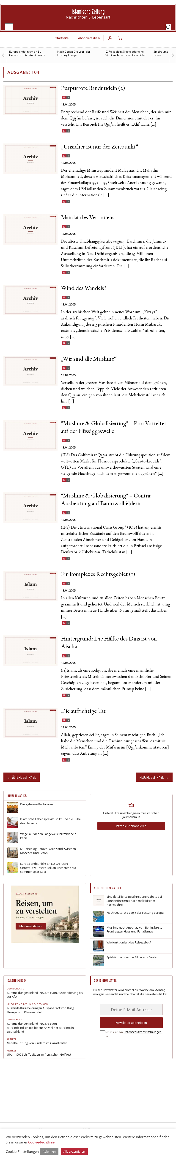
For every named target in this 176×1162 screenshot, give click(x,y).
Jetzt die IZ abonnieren (131, 826)
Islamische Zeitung (88, 11)
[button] (168, 27)
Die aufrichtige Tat (83, 711)
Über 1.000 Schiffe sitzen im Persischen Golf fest (39, 1055)
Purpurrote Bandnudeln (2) (93, 89)
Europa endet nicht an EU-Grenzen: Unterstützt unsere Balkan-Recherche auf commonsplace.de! (48, 868)
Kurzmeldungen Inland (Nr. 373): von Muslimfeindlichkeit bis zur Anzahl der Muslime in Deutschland (40, 1028)
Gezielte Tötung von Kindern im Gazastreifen (37, 1043)
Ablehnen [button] (49, 1151)
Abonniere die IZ (89, 38)
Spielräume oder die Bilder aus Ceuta (132, 957)
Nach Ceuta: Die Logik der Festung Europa (73, 53)
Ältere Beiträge (24, 777)
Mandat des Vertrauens (87, 218)
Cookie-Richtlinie (41, 1142)
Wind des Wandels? (83, 289)
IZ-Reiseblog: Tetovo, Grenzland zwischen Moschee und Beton (48, 851)
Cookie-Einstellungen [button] (22, 1151)
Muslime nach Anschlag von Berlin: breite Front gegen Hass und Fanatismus (134, 930)
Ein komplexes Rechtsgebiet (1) (98, 575)
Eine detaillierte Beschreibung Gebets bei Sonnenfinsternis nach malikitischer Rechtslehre (134, 901)
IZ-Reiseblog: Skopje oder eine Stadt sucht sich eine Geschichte (125, 53)
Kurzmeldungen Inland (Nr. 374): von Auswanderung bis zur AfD (45, 995)
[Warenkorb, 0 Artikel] (120, 38)
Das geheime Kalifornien (36, 804)
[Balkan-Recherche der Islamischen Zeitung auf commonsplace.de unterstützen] (45, 942)
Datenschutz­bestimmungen (143, 1032)
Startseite (62, 38)
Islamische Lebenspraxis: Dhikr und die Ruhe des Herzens (50, 821)
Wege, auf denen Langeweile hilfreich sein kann (48, 836)
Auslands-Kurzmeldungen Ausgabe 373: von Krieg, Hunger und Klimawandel (41, 1010)
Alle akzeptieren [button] (74, 1151)
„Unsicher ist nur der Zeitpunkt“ (99, 147)
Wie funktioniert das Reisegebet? (129, 942)
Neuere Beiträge (152, 777)
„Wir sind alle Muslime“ (89, 359)
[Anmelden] (110, 38)
